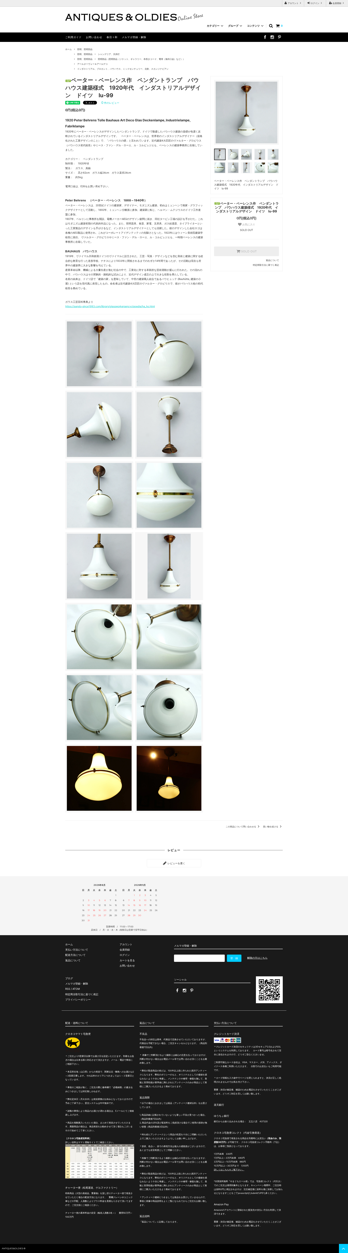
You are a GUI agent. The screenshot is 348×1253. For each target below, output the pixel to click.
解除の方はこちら (257, 957)
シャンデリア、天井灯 (109, 54)
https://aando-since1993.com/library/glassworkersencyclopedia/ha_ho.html (110, 306)
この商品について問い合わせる (241, 826)
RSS (67, 988)
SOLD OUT (248, 251)
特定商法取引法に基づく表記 (81, 994)
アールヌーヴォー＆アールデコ (92, 64)
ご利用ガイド (73, 37)
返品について (272, 260)
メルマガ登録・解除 (134, 37)
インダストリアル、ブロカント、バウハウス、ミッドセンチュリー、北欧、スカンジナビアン (123, 68)
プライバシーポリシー (78, 999)
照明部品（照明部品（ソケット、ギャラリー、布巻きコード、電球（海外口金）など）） (141, 59)
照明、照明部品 (84, 49)
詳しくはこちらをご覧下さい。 (229, 1169)
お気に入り (248, 224)
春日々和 (112, 37)
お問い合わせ (94, 37)
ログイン (315, 3)
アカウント (293, 3)
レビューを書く (176, 863)
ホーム (68, 49)
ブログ (69, 978)
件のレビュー (110, 102)
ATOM (76, 988)
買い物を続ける (271, 826)
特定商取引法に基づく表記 (266, 265)
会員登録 (337, 3)
